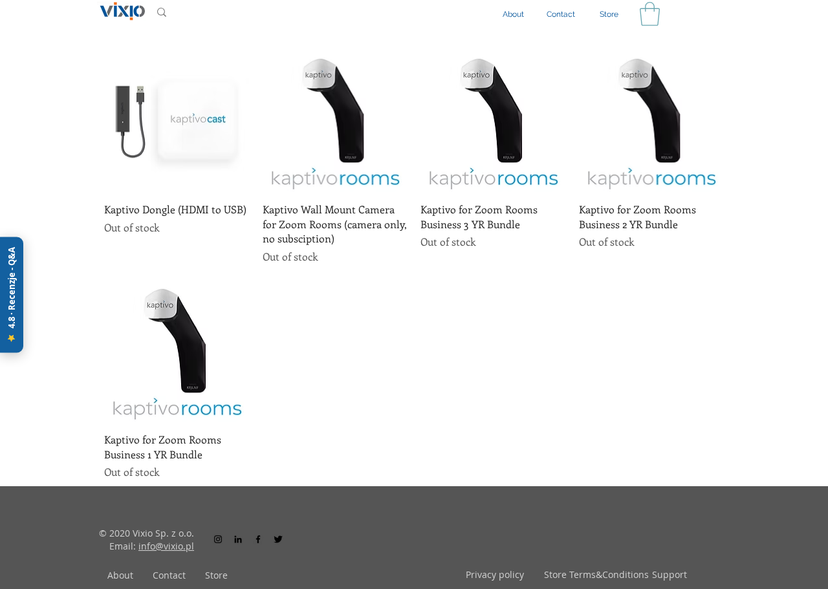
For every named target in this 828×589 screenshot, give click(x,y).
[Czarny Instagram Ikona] (218, 539)
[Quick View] (177, 120)
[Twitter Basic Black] (278, 539)
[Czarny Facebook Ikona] (258, 539)
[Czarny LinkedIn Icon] (238, 539)
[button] (650, 14)
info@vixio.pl (166, 546)
